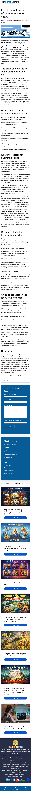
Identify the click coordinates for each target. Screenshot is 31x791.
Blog (7, 20)
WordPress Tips (8, 473)
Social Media (7, 468)
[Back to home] (10, 2)
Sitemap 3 (17, 776)
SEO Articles (7, 465)
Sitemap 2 (13, 776)
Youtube (6, 476)
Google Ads (7, 447)
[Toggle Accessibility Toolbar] (28, 779)
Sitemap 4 (21, 776)
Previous (13, 375)
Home (2, 20)
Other (5, 462)
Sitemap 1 (9, 776)
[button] (29, 2)
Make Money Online (9, 457)
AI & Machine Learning (10, 445)
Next (19, 375)
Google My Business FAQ (11, 454)
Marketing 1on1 (12, 755)
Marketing (6, 460)
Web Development (9, 470)
